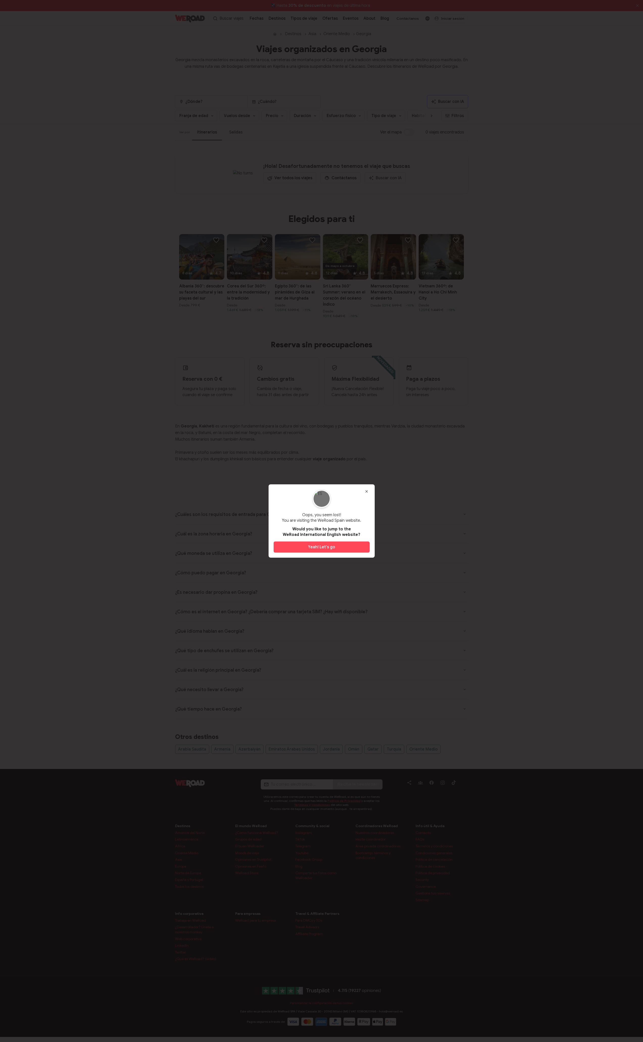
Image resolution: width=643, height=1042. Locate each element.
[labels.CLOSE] (367, 491)
